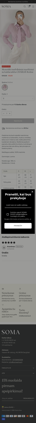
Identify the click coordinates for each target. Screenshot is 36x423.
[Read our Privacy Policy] (30, 219)
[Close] (32, 191)
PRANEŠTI (18, 226)
